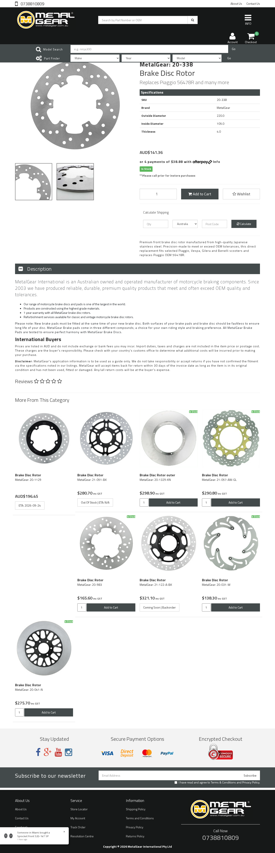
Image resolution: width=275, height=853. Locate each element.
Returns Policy (135, 836)
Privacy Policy (250, 782)
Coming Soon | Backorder (159, 607)
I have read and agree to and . (219, 782)
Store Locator (79, 809)
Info (216, 161)
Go (233, 49)
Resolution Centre (82, 836)
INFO (248, 23)
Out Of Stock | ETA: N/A (95, 502)
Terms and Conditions (140, 818)
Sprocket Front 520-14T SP (33, 836)
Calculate (245, 224)
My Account (77, 818)
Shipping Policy (135, 809)
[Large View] (33, 181)
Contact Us (253, 3)
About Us (236, 3)
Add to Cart (201, 194)
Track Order (78, 827)
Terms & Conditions (223, 782)
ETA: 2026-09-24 (30, 505)
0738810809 (32, 3)
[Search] (193, 20)
